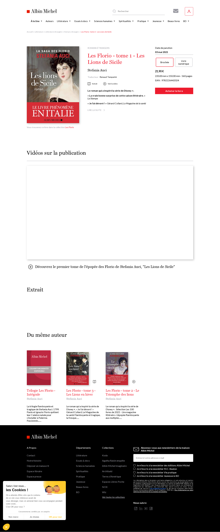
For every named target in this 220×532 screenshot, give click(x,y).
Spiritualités (82, 471)
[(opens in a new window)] (135, 508)
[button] (6, 527)
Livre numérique (183, 62)
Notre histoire (34, 460)
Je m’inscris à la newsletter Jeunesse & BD (158, 475)
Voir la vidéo (112, 84)
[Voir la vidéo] (133, 382)
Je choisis (34, 517)
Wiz (104, 492)
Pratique (80, 476)
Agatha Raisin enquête (113, 460)
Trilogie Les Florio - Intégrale (41, 392)
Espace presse (34, 476)
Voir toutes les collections (113, 497)
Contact (31, 455)
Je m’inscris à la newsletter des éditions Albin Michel (163, 465)
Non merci (13, 517)
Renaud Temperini (108, 77)
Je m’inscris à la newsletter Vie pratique (156, 472)
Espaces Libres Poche (113, 481)
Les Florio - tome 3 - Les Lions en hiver (80, 392)
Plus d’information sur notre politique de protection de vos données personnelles (163, 491)
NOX (104, 486)
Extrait (94, 84)
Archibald (107, 471)
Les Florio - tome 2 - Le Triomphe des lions (122, 392)
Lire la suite (94, 110)
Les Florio (69, 127)
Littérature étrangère (53, 32)
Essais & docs (83, 460)
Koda (105, 455)
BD (77, 492)
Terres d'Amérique (111, 476)
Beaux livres (82, 486)
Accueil (30, 32)
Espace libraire (34, 471)
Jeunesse (80, 481)
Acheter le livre (174, 90)
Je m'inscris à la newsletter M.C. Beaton (157, 468)
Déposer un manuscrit (38, 465)
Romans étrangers (71, 32)
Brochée (164, 62)
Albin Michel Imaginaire (114, 465)
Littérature (39, 32)
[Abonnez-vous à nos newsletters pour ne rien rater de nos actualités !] (174, 10)
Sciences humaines (85, 465)
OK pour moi (55, 517)
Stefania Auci (97, 70)
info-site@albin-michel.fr (158, 488)
